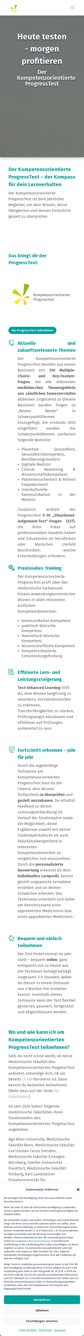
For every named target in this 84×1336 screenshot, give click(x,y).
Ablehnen (42, 1310)
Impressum (59, 1330)
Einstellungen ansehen (42, 1321)
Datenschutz (45, 1330)
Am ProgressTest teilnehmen (32, 330)
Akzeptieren (42, 1300)
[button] (78, 1189)
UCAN (27, 1079)
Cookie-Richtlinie (28, 1330)
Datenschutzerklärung (38, 1241)
